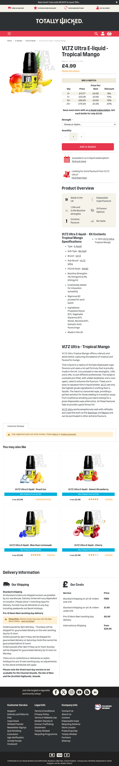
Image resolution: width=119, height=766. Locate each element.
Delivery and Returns (17, 714)
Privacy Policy (42, 714)
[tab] (16, 426)
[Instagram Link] (71, 692)
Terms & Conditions (45, 711)
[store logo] (59, 20)
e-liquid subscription (99, 110)
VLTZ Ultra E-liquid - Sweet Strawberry (88, 489)
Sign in (55, 434)
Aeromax (92, 413)
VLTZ (78, 256)
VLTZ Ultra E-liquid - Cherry (88, 545)
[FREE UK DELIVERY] (10, 8)
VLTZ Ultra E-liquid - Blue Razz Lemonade (30, 545)
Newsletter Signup (16, 727)
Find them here (79, 178)
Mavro (105, 413)
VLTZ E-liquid (31, 41)
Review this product (71, 71)
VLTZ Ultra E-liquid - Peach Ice (30, 489)
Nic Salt (82, 251)
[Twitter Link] (64, 692)
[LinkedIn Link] (95, 692)
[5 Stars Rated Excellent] (36, 7)
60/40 (85, 268)
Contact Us (67, 711)
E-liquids (18, 41)
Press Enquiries (69, 731)
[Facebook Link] (56, 692)
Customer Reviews (15, 426)
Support (11, 711)
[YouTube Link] (79, 692)
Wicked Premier (15, 724)
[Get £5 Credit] (98, 7)
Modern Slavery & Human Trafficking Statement (44, 724)
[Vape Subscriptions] (66, 7)
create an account (68, 434)
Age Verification (15, 737)
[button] (102, 33)
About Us (66, 714)
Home (9, 41)
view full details (27, 621)
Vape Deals (13, 721)
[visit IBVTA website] (103, 707)
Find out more (79, 161)
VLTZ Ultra (108, 239)
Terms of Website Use (46, 717)
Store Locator (69, 727)
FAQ (9, 717)
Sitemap (66, 741)
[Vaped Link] (87, 692)
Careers (66, 717)
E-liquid (78, 246)
